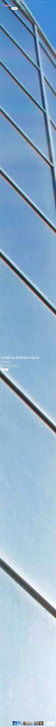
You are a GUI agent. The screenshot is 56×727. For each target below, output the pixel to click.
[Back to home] (6, 5)
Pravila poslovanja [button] (19, 2)
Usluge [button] (28, 2)
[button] (19, 8)
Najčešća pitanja (43, 2)
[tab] (17, 723)
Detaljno (5, 370)
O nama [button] (34, 2)
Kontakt (14, 8)
